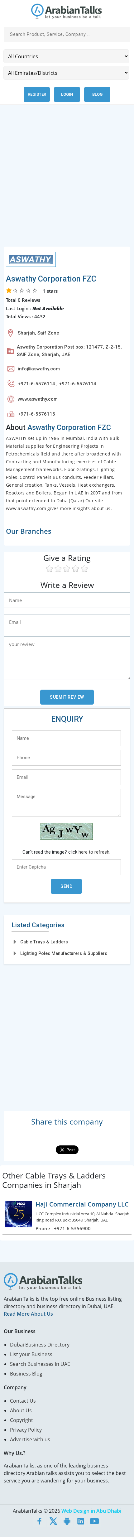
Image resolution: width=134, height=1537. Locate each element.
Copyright (21, 1420)
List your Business (31, 1354)
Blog (97, 94)
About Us (21, 1410)
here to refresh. (94, 852)
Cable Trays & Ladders (44, 941)
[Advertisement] (67, 179)
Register (37, 94)
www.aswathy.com (38, 399)
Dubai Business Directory (39, 1344)
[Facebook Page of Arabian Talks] (39, 1521)
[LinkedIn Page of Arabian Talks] (80, 1521)
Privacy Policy (26, 1429)
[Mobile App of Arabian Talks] (67, 1521)
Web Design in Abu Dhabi (91, 1510)
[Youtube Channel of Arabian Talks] (94, 1521)
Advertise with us (30, 1439)
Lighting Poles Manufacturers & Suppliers (63, 953)
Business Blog (26, 1373)
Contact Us (23, 1400)
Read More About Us (28, 1313)
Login (67, 94)
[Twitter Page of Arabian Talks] (53, 1521)
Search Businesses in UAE (40, 1364)
